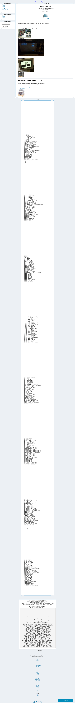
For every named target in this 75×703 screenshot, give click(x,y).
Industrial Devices (37, 675)
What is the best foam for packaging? (25, 87)
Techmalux (37, 684)
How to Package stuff (22, 88)
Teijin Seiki (37, 685)
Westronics (37, 686)
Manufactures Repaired (37, 661)
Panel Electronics (37, 679)
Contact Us (66, 700)
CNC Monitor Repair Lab (37, 665)
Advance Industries (37, 669)
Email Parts (3, 17)
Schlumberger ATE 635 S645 (37, 683)
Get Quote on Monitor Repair (6, 10)
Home (3, 4)
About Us (3, 5)
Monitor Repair (4, 11)
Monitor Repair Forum (5, 9)
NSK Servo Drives (37, 678)
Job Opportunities (37, 667)
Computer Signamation (37, 672)
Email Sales (4, 15)
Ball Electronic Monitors (37, 671)
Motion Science (37, 677)
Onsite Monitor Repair (5, 8)
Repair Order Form (47, 18)
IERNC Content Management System (37, 700)
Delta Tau (37, 673)
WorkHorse (37, 687)
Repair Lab (3, 6)
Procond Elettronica (37, 680)
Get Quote (37, 666)
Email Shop (3, 16)
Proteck (37, 681)
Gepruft (38, 674)
